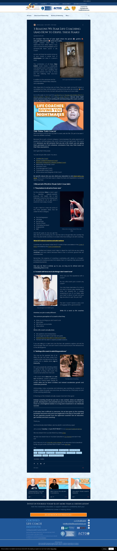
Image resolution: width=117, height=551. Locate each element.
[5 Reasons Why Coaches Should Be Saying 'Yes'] (36, 483)
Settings (105, 549)
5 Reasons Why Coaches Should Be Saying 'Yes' (36, 492)
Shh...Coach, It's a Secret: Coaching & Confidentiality (58, 492)
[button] (43, 3)
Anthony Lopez (37, 455)
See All (88, 475)
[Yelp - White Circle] (89, 525)
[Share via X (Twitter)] (37, 463)
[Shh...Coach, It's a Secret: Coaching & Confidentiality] (58, 483)
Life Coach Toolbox (64, 450)
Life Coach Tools (50, 452)
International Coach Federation (56, 455)
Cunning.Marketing (42, 537)
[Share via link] (44, 463)
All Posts (29, 15)
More (67, 15)
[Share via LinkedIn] (41, 463)
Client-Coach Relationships (41, 15)
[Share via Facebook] (34, 463)
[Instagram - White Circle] (89, 523)
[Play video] (59, 116)
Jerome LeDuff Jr (71, 452)
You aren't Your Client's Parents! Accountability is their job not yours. (80, 492)
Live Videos (36, 459)
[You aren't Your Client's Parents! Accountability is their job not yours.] (80, 483)
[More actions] (83, 25)
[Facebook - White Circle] (89, 520)
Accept (111, 549)
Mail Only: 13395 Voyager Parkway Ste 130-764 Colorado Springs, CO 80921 (40, 532)
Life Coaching (42, 452)
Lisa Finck (79, 452)
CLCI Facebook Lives (60, 452)
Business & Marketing (57, 15)
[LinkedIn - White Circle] (89, 528)
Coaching (45, 455)
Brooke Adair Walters (74, 450)
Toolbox (42, 459)
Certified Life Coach (38, 450)
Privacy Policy (53, 549)
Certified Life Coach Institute (51, 450)
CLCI (35, 452)
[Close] (115, 549)
